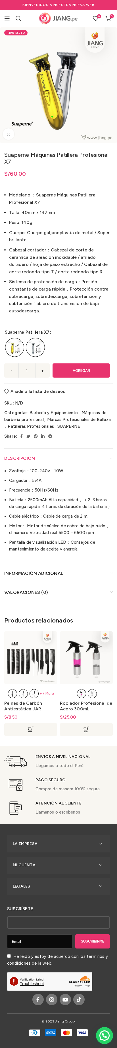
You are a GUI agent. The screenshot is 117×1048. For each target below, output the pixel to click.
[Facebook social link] (21, 436)
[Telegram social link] (50, 436)
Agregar (81, 371)
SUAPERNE (68, 426)
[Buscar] (18, 18)
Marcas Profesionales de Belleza (79, 419)
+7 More (46, 693)
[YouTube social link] (65, 999)
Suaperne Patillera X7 (27, 332)
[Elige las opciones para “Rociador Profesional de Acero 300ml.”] (86, 729)
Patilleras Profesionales (31, 426)
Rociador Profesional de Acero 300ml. (86, 706)
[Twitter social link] (28, 436)
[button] (104, 1035)
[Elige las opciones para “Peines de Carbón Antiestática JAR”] (30, 729)
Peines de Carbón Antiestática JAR (23, 706)
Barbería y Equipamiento (54, 412)
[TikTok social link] (79, 999)
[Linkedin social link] (42, 436)
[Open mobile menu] (7, 18)
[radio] (14, 347)
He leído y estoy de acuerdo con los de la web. (57, 960)
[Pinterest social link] (35, 436)
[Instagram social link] (51, 999)
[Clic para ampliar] (8, 134)
